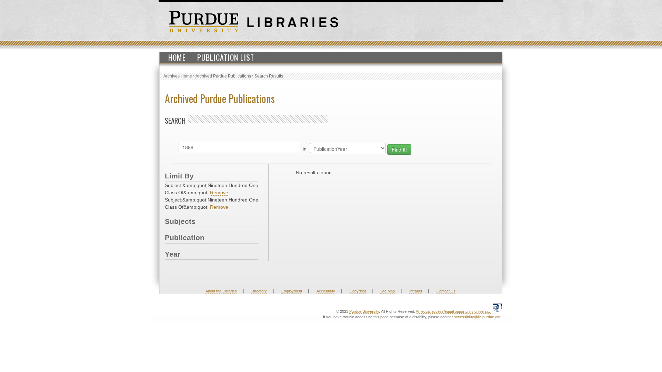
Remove (219, 192)
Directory (259, 291)
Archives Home (177, 76)
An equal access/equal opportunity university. (453, 311)
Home (177, 57)
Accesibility (326, 291)
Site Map (387, 291)
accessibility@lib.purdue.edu (477, 317)
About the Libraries (221, 291)
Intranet (415, 291)
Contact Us (446, 291)
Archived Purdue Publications (223, 76)
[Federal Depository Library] (497, 307)
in (305, 149)
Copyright (358, 291)
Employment (291, 291)
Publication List (225, 57)
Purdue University (364, 311)
